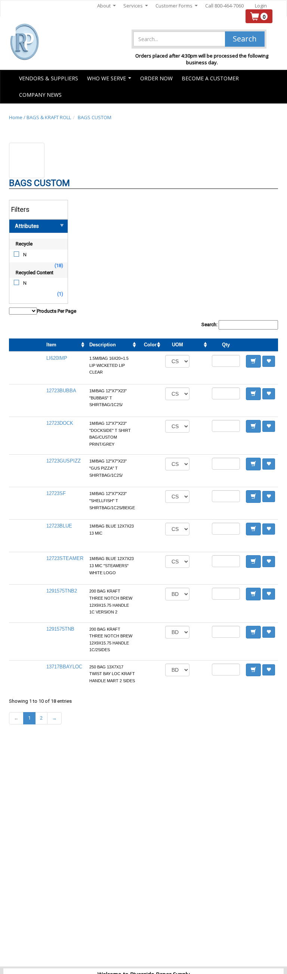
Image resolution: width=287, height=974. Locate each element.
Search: (210, 324)
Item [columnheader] (51, 344)
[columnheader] (200, 345)
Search (245, 39)
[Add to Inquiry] (253, 361)
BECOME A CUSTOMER (210, 78)
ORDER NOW (156, 78)
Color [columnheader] (150, 344)
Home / (18, 117)
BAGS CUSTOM (94, 117)
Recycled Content (34, 272)
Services (135, 5)
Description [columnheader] (102, 344)
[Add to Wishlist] (268, 361)
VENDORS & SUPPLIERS (48, 78)
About (106, 5)
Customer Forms (176, 5)
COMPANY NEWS (40, 94)
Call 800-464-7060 (224, 5)
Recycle (24, 244)
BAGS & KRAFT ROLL (49, 117)
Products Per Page (56, 311)
